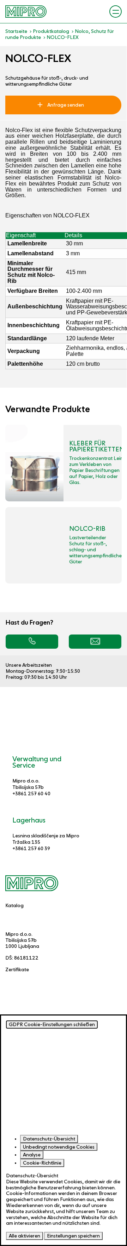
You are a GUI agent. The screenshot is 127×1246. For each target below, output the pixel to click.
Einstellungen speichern (73, 1236)
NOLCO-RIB (87, 529)
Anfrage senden (65, 105)
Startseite (16, 31)
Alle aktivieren (24, 1236)
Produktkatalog (51, 31)
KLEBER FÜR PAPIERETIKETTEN (96, 446)
